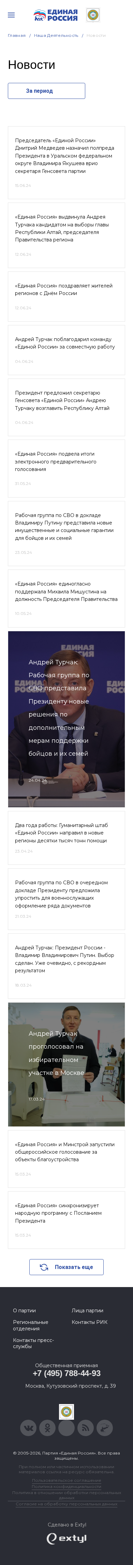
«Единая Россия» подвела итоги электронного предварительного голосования (56, 461)
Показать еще (74, 1267)
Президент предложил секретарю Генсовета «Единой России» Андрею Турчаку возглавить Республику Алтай (62, 400)
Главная (17, 35)
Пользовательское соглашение (66, 1480)
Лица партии (87, 1311)
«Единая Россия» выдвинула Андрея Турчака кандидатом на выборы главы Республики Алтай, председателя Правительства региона (62, 228)
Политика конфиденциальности (66, 1486)
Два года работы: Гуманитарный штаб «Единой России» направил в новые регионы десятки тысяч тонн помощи (61, 833)
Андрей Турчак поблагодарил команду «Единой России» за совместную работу (65, 343)
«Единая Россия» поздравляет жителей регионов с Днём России (64, 289)
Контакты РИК (89, 1322)
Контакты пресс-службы (33, 1343)
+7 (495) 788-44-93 (67, 1373)
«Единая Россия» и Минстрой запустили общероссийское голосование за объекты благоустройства (65, 1152)
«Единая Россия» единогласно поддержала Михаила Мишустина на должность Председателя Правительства (66, 591)
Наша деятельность (56, 35)
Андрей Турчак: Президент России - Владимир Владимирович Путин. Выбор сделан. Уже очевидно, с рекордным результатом (64, 959)
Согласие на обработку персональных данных (66, 1503)
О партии (24, 1311)
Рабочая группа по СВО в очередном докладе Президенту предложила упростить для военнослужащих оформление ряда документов (61, 894)
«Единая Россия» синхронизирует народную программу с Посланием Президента (58, 1213)
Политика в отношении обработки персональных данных (66, 1495)
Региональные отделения (30, 1325)
